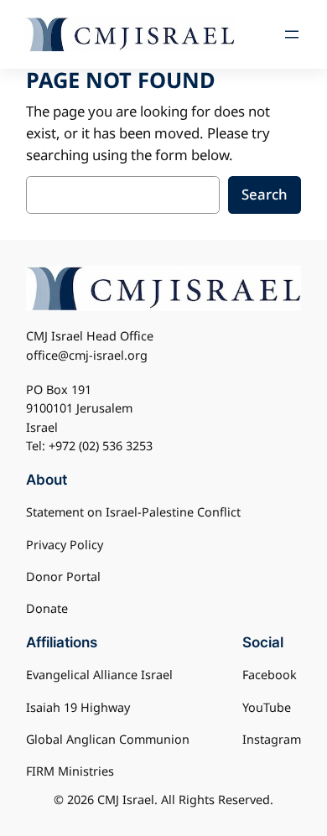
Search (264, 194)
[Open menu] (292, 34)
